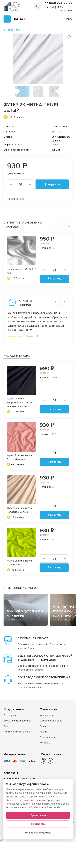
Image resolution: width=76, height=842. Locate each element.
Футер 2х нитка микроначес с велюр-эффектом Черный (20, 402)
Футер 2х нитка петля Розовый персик (19, 457)
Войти (68, 19)
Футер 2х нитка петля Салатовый (19, 562)
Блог (6, 726)
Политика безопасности (18, 731)
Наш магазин (65, 10)
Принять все (38, 815)
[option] (38, 59)
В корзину (52, 184)
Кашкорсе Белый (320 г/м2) (21, 271)
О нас (43, 726)
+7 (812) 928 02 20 (58, 3)
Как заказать (47, 715)
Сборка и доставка (51, 720)
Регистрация (11, 715)
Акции (43, 731)
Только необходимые (38, 832)
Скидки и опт (47, 737)
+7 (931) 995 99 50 (58, 7)
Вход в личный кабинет (17, 720)
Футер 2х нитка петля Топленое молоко (19, 509)
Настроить (38, 823)
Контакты (45, 742)
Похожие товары (17, 356)
